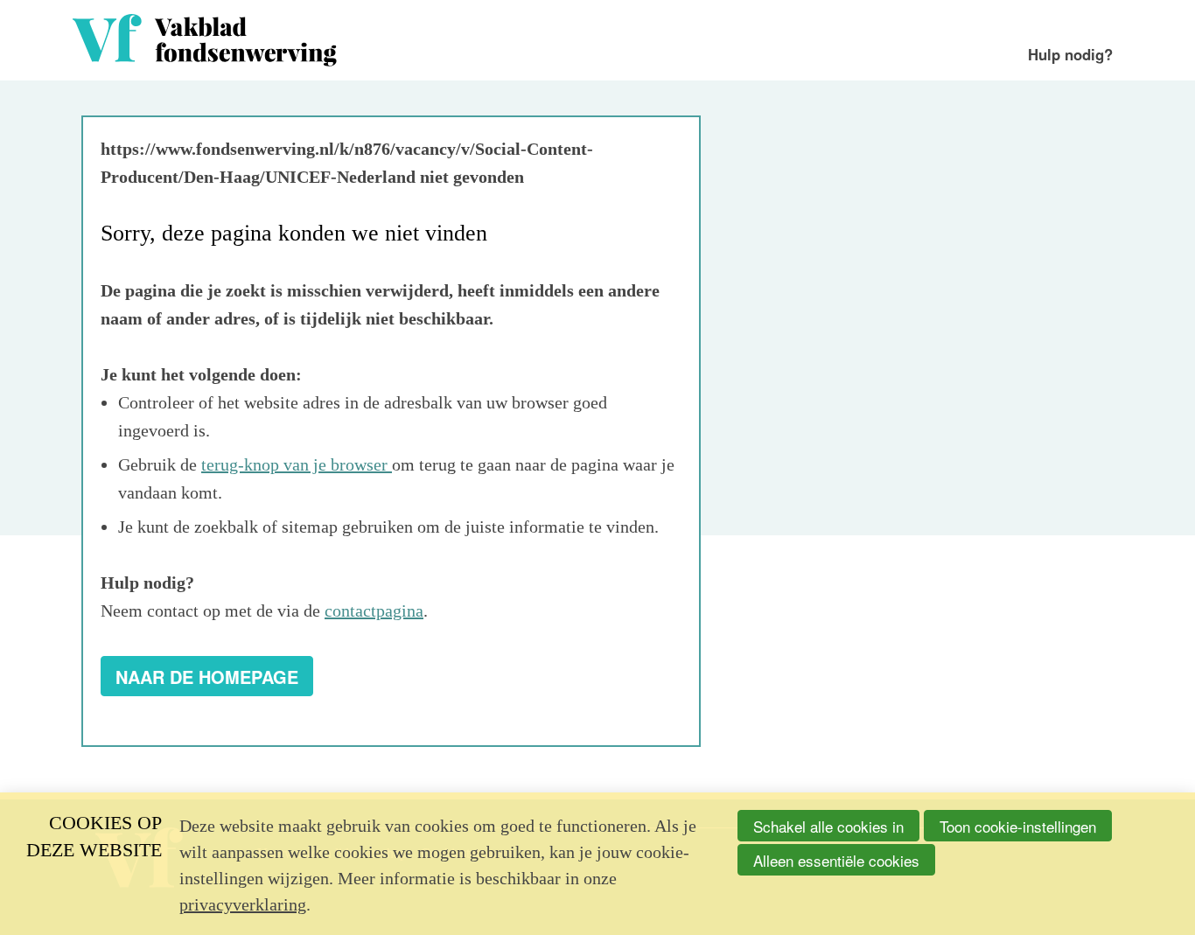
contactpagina (374, 610)
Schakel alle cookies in (828, 826)
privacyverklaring (242, 904)
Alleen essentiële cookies (836, 860)
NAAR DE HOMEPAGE (206, 676)
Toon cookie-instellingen (1018, 826)
